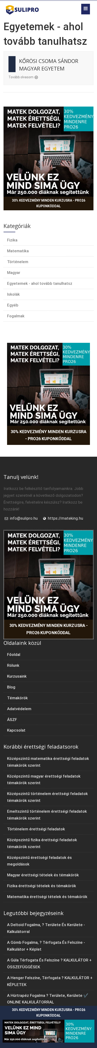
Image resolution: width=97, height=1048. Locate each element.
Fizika (12, 240)
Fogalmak (15, 316)
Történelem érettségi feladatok (36, 829)
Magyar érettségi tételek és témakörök (43, 875)
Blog (11, 687)
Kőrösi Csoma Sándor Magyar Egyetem (48, 64)
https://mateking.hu (65, 518)
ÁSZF (12, 719)
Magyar (13, 272)
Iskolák (13, 294)
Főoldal (13, 654)
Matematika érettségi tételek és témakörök (47, 896)
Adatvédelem (19, 708)
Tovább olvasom (20, 77)
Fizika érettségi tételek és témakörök (41, 885)
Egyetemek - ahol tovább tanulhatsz (39, 283)
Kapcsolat (16, 730)
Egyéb (12, 305)
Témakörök (17, 698)
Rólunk (13, 665)
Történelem (17, 261)
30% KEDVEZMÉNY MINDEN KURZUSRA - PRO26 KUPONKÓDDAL (48, 203)
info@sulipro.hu (24, 518)
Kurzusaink (17, 676)
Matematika (18, 251)
